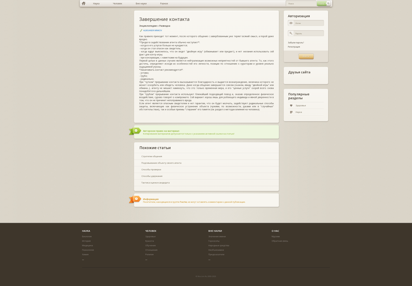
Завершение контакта (164, 19)
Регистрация (294, 46)
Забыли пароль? (296, 42)
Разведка (164, 25)
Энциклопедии (148, 25)
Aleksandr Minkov (152, 30)
